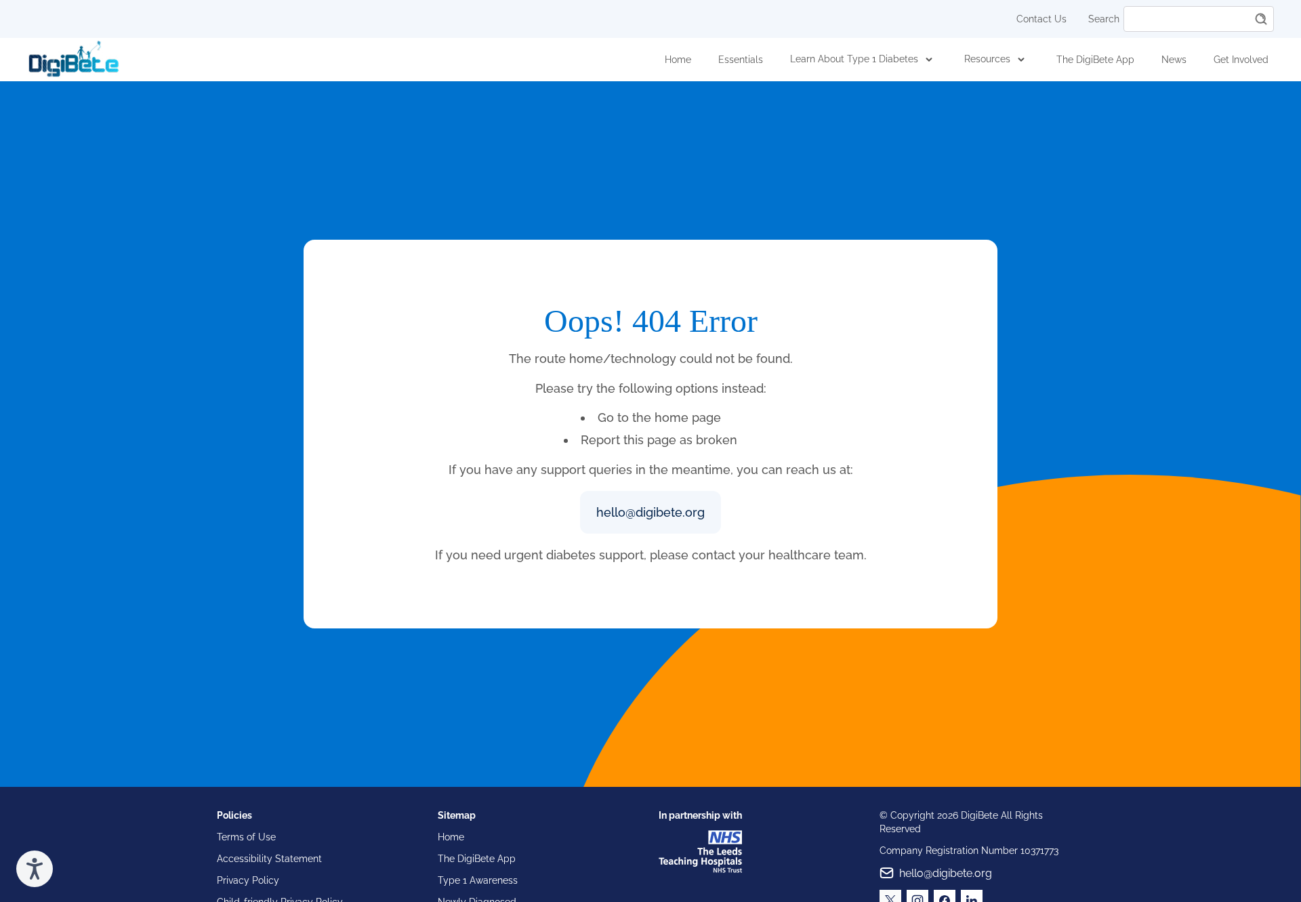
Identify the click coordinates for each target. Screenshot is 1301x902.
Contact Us (1041, 19)
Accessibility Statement (269, 858)
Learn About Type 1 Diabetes (854, 58)
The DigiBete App (1095, 59)
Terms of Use (246, 837)
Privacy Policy (248, 880)
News (1173, 59)
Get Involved (1241, 59)
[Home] (73, 59)
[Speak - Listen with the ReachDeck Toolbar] (34, 869)
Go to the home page (659, 417)
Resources (987, 58)
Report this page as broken (659, 440)
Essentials (740, 59)
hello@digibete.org (650, 512)
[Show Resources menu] (1021, 59)
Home (678, 59)
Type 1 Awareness (478, 880)
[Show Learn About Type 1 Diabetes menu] (929, 59)
